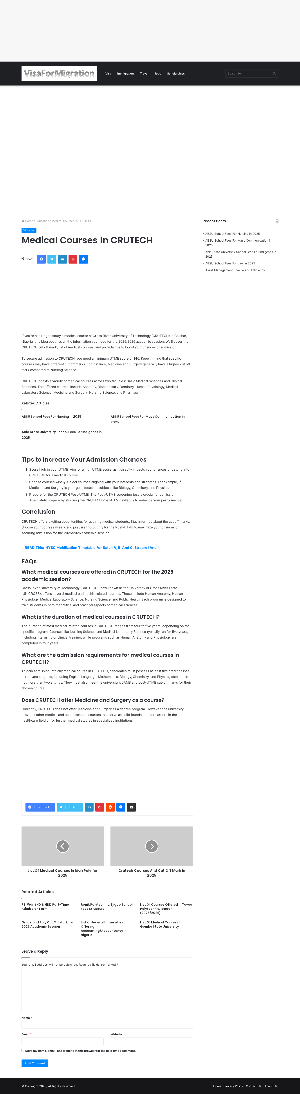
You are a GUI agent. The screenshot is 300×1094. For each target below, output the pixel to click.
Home (28, 221)
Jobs (157, 73)
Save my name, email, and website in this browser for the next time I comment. (80, 1050)
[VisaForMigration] (59, 73)
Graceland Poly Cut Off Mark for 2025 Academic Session (47, 924)
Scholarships (176, 73)
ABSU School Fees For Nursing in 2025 (51, 416)
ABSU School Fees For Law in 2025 (230, 263)
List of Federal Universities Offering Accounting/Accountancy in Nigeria (104, 928)
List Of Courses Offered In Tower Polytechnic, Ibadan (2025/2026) (166, 908)
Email (27, 1034)
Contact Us (253, 1086)
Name (27, 1017)
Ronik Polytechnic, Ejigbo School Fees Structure (107, 906)
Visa (108, 73)
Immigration (125, 73)
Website (116, 1034)
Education (42, 221)
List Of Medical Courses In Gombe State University (161, 924)
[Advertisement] (132, 31)
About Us (270, 1086)
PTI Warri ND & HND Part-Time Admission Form (45, 906)
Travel (144, 73)
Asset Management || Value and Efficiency (235, 270)
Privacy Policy (233, 1086)
